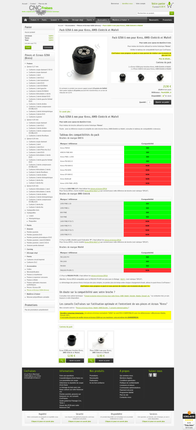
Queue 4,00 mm (32, 120)
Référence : (156, 92)
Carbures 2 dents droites (38, 104)
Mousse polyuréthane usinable (38, 297)
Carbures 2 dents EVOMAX (39, 91)
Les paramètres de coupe (68, 380)
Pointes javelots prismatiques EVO (39, 237)
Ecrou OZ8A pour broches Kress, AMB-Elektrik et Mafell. (151, 67)
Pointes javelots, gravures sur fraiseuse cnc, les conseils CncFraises (70, 396)
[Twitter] (155, 375)
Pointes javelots (32, 232)
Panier (28, 27)
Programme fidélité (126, 392)
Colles (29, 269)
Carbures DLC (32, 262)
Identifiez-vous (127, 4)
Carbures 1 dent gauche (37, 88)
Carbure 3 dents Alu (36, 183)
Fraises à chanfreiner (34, 275)
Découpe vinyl (77, 20)
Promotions (167, 20)
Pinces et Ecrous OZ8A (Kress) (38, 290)
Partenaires (94, 380)
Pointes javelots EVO (34, 235)
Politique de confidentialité (129, 383)
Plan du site (124, 395)
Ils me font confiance (97, 383)
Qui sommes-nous (126, 376)
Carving (65, 20)
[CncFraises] (40, 10)
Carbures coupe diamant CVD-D (40, 70)
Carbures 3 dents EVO (37, 114)
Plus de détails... (165, 59)
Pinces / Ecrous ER (34, 287)
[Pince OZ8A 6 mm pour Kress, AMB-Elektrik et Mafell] (100, 340)
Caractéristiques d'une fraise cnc (71, 378)
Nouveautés (154, 20)
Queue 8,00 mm (32, 186)
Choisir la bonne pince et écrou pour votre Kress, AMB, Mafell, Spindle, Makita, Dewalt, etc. (117, 296)
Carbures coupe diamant (38, 72)
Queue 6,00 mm (32, 139)
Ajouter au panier (74, 360)
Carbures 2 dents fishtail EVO (39, 96)
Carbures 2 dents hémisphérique (41, 111)
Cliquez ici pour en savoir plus (42, 421)
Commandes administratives (130, 388)
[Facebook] (150, 375)
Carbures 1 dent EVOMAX (38, 86)
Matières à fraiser (119, 20)
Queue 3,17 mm (32, 67)
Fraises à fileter (32, 280)
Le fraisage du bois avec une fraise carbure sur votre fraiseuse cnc (71, 390)
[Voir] (62, 360)
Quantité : (143, 102)
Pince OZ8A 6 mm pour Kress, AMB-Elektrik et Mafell (152, 69)
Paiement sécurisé (126, 390)
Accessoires (102, 20)
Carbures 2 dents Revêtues (39, 136)
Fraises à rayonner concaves (37, 277)
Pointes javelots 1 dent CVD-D (38, 243)
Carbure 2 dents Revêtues (38, 172)
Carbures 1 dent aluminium (39, 80)
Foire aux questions (66, 376)
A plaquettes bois (33, 210)
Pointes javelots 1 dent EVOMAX (38, 240)
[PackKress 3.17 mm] (122, 77)
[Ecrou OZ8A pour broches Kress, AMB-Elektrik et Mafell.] (71, 340)
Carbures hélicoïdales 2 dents (40, 94)
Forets (89, 20)
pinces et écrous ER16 (99, 189)
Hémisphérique (34, 218)
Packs (44, 20)
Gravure (54, 20)
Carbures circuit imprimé (36, 260)
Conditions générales (127, 380)
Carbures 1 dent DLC (36, 78)
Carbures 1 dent (35, 75)
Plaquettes (33, 221)
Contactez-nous (125, 397)
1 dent (31, 216)
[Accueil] (25, 20)
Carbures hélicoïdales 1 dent (39, 189)
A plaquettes (31, 213)
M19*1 (123, 279)
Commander (48, 47)
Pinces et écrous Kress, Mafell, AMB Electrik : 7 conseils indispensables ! (102, 308)
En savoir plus (64, 111)
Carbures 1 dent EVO (36, 83)
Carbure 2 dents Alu (36, 180)
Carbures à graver (35, 117)
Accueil (60, 25)
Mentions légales (126, 378)
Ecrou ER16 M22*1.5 (92, 191)
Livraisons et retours (127, 385)
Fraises (34, 20)
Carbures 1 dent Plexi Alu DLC (40, 150)
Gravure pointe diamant (35, 245)
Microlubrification (33, 272)
